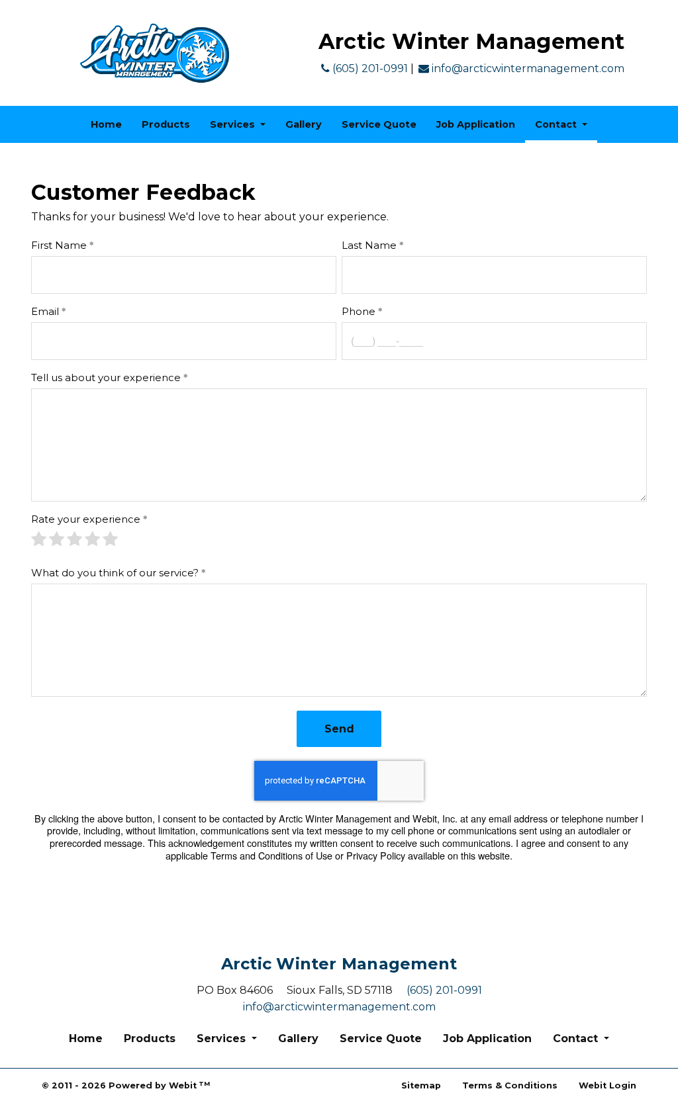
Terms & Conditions (509, 1085)
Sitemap (421, 1085)
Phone (358, 311)
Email (45, 311)
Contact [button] (557, 124)
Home (106, 124)
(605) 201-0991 (369, 68)
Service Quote (379, 124)
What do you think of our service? (115, 572)
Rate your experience (85, 519)
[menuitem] (106, 124)
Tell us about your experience (106, 377)
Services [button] (234, 124)
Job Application (475, 124)
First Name (59, 245)
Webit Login (607, 1085)
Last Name (369, 245)
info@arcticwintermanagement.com (526, 68)
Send (339, 729)
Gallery (303, 124)
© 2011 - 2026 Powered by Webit (126, 1085)
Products (166, 124)
